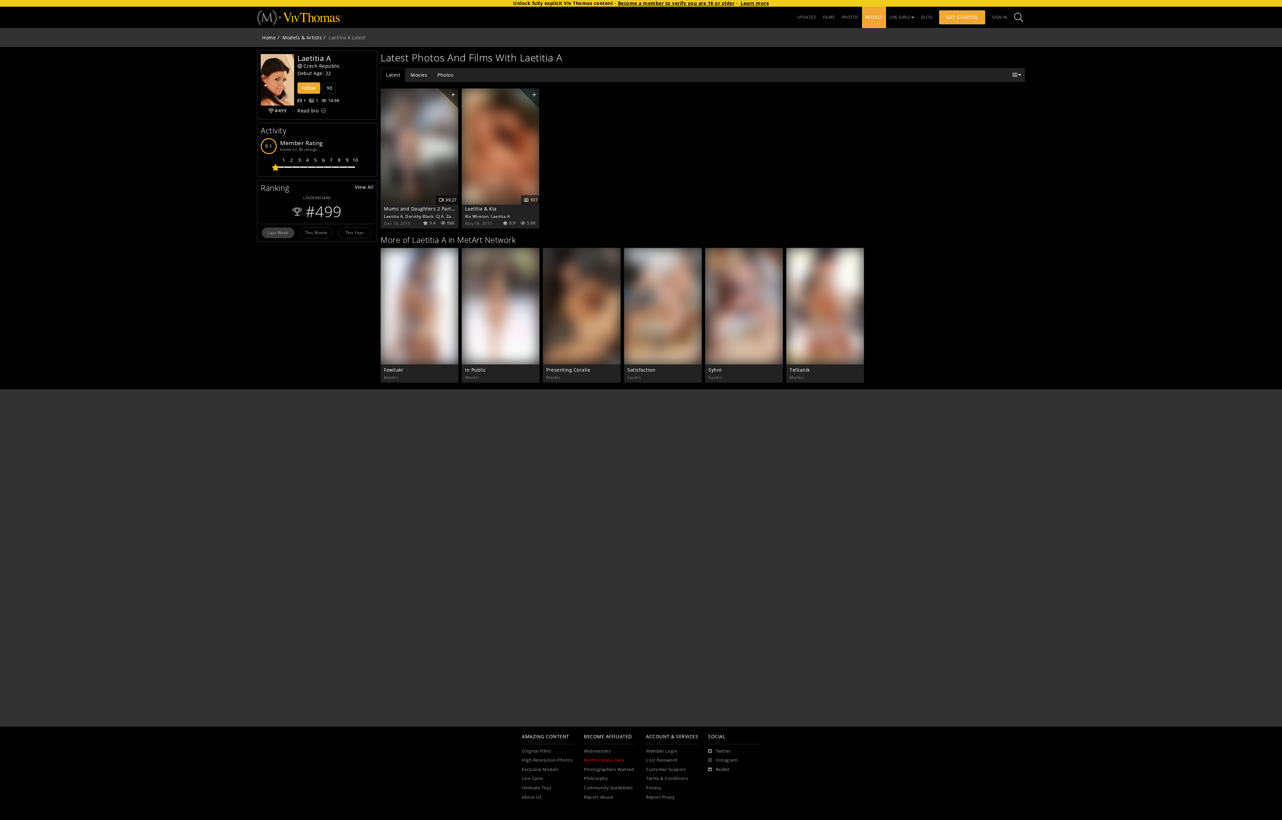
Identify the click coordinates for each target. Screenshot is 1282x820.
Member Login (661, 751)
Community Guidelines (608, 788)
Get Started (962, 17)
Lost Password (661, 760)
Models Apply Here (604, 760)
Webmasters (597, 751)
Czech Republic (321, 66)
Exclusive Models (540, 769)
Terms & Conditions (667, 778)
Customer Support (666, 769)
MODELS (874, 17)
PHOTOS (850, 17)
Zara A (453, 216)
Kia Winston (477, 216)
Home (269, 37)
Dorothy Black (419, 216)
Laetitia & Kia (481, 209)
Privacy (654, 788)
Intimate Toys (537, 788)
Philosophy (596, 778)
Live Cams (533, 778)
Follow (309, 88)
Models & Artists (302, 37)
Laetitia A (393, 216)
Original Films (536, 751)
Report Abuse (598, 797)
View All (364, 187)
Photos (445, 75)
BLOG (926, 17)
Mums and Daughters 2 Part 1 (420, 209)
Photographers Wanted (609, 769)
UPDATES (807, 17)
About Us (532, 797)
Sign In (1000, 17)
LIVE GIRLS (899, 17)
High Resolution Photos (547, 760)
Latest (393, 75)
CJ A (440, 216)
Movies (419, 75)
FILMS (829, 17)
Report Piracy (660, 797)
